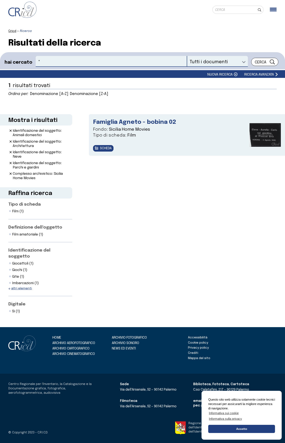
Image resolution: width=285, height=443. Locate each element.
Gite (18, 276)
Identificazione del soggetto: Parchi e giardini (37, 165)
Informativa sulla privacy (225, 418)
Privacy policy (198, 347)
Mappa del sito (199, 358)
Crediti (193, 353)
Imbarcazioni (25, 283)
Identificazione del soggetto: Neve (37, 154)
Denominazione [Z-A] (89, 94)
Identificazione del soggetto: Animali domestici (37, 133)
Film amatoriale (27, 234)
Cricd (12, 31)
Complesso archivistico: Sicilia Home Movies (38, 176)
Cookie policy (198, 342)
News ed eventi (124, 348)
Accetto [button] (241, 428)
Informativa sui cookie (224, 413)
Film (18, 211)
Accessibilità (197, 337)
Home (56, 337)
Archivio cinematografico (73, 354)
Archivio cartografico (71, 348)
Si (16, 311)
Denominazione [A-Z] (49, 94)
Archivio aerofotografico (73, 343)
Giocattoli (23, 263)
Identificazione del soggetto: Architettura (37, 144)
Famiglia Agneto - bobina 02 (134, 122)
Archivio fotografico (129, 337)
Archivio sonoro (125, 343)
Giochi (19, 270)
